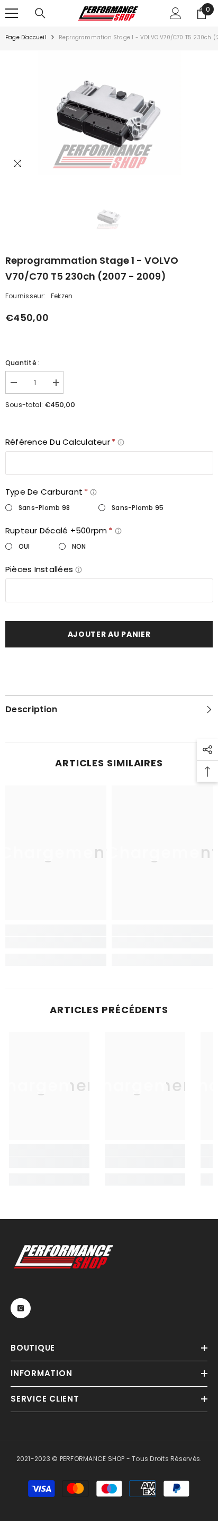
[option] (109, 112)
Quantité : (22, 362)
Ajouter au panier (109, 634)
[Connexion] (175, 13)
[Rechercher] (40, 13)
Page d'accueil (26, 37)
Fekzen (61, 295)
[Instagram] (21, 1308)
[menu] (11, 13)
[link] (55, 942)
